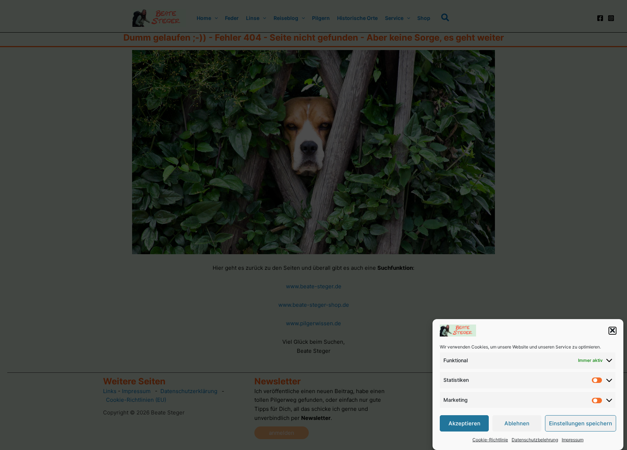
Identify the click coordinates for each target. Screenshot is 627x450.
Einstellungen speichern (580, 423)
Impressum (572, 439)
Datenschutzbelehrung (535, 439)
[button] (612, 330)
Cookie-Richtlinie (490, 439)
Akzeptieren (464, 423)
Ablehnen (516, 423)
